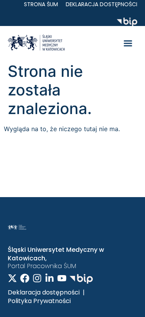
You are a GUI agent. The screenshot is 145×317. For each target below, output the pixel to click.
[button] (128, 44)
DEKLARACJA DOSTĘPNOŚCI (101, 4)
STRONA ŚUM (41, 4)
